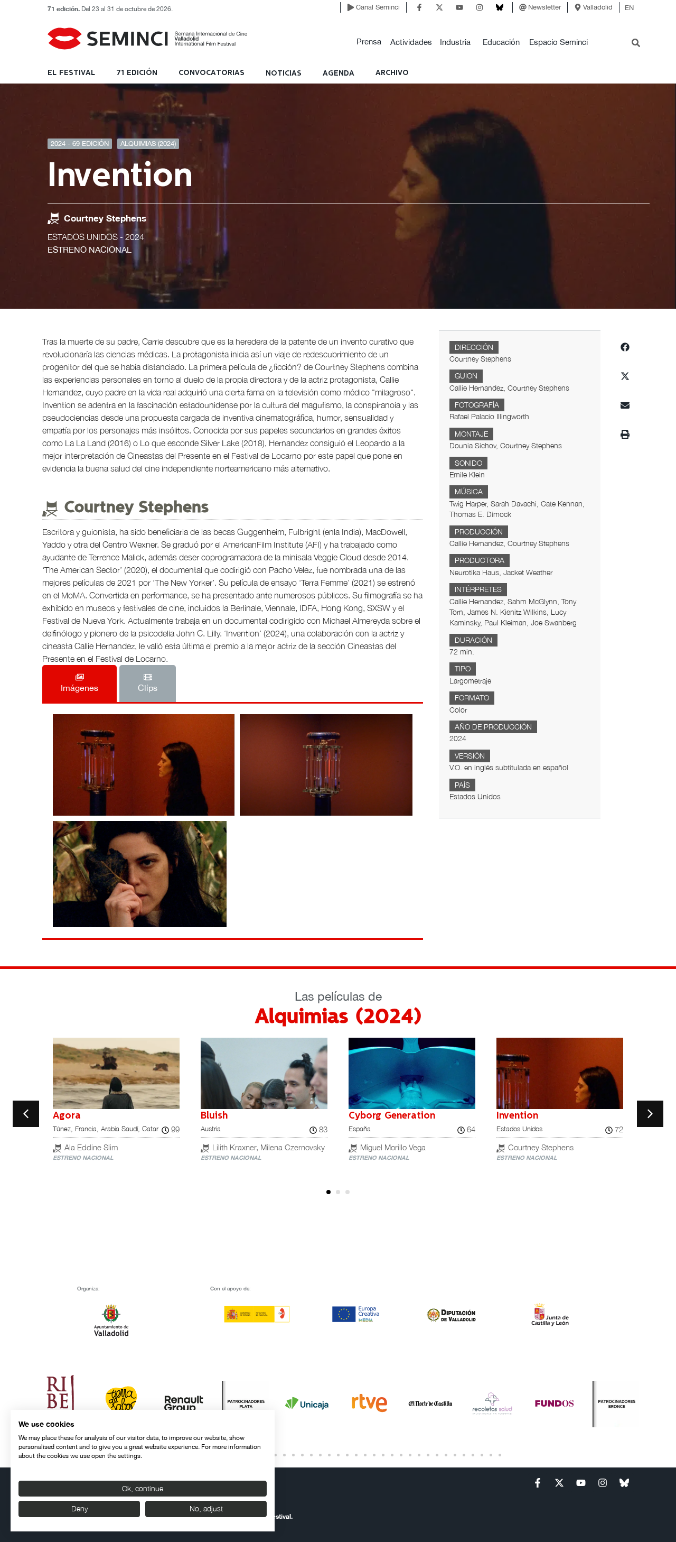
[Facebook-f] (419, 7)
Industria (455, 42)
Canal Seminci (378, 7)
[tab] (79, 683)
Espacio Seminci (558, 42)
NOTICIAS (284, 73)
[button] (369, 42)
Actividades (411, 42)
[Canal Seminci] (350, 7)
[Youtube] (459, 7)
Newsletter (544, 7)
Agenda (338, 73)
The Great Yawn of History (410, 1116)
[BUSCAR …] (636, 43)
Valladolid (598, 7)
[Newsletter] (523, 7)
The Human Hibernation (550, 1116)
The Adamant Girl (241, 1116)
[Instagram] (479, 7)
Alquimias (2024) (148, 143)
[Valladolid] (577, 7)
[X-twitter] (439, 7)
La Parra (72, 1116)
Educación (501, 42)
